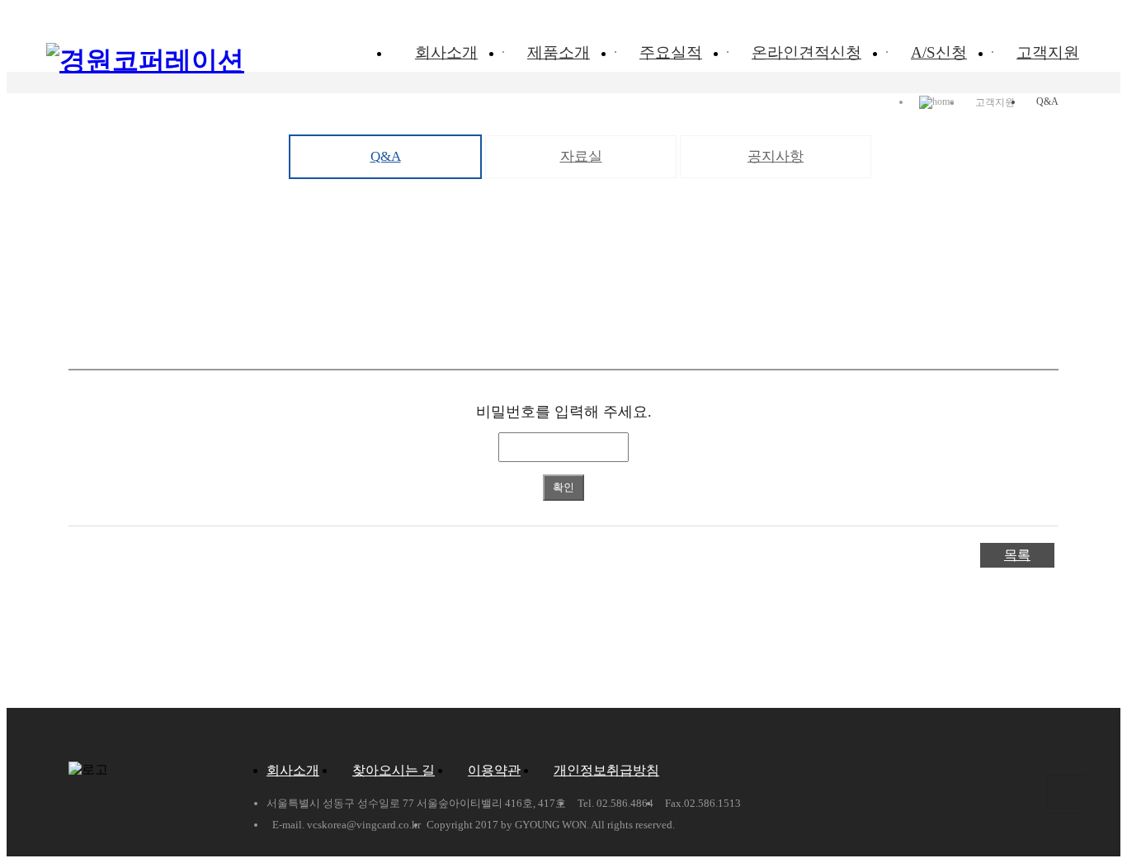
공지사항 (775, 156)
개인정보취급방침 (606, 770)
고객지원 (1047, 52)
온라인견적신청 (806, 52)
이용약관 (494, 770)
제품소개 (558, 52)
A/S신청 (939, 52)
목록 (1017, 555)
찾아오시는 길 (393, 770)
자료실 (581, 156)
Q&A (385, 156)
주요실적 (670, 52)
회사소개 (446, 52)
